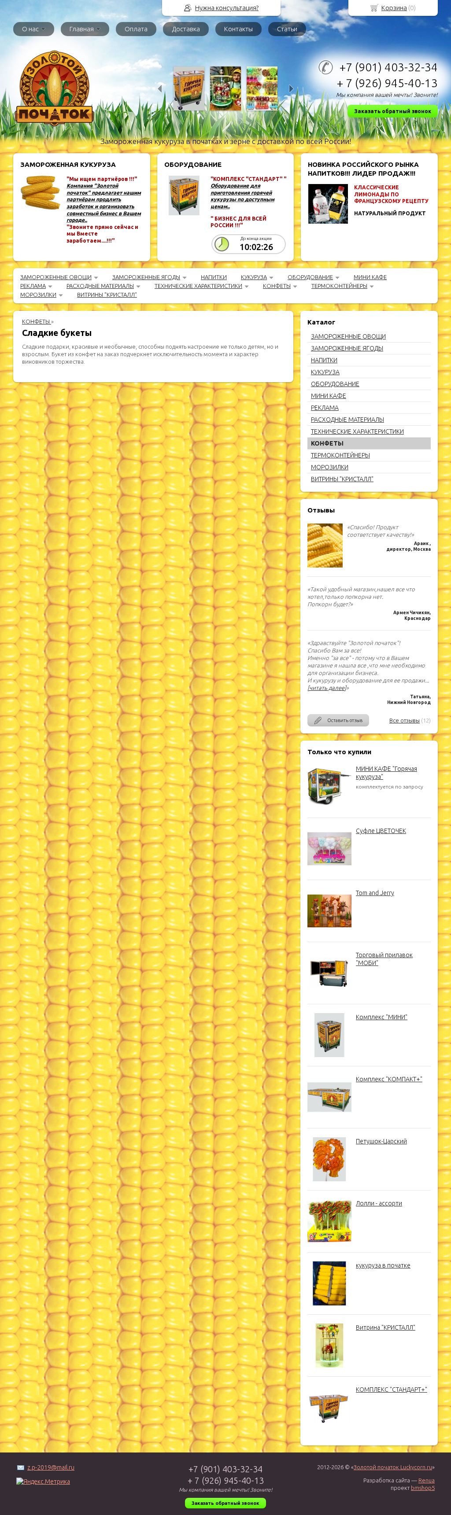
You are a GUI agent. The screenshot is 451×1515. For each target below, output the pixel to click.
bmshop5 (423, 1488)
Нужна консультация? (227, 7)
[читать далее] (326, 688)
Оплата (136, 29)
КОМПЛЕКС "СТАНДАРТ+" (391, 1389)
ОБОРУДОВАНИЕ (310, 277)
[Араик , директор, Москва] (325, 565)
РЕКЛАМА (33, 286)
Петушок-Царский (381, 1141)
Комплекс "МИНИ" (381, 1017)
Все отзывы (404, 720)
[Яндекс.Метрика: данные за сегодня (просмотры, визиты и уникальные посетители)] (43, 1482)
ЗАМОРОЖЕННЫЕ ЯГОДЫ (146, 277)
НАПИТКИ (214, 277)
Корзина (394, 7)
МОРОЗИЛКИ (38, 294)
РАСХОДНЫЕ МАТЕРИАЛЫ (100, 286)
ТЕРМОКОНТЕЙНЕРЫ (339, 286)
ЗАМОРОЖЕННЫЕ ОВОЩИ (56, 277)
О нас (30, 29)
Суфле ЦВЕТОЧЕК (381, 830)
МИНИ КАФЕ (370, 277)
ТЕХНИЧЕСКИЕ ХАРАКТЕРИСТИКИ (198, 286)
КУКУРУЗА (254, 277)
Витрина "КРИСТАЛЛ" (385, 1327)
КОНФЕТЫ (277, 286)
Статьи (287, 29)
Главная (82, 29)
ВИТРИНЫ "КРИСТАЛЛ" (107, 294)
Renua (426, 1480)
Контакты (238, 29)
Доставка (186, 29)
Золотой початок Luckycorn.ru (393, 1467)
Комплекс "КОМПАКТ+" (389, 1079)
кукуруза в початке (383, 1265)
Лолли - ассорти (379, 1203)
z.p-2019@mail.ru (50, 1467)
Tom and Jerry (375, 892)
